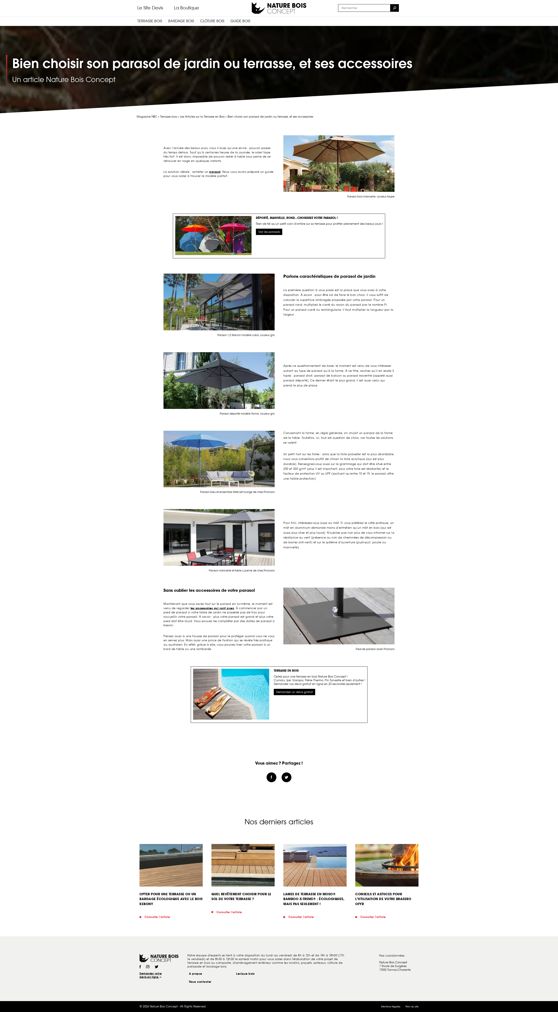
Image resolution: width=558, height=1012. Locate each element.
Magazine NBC (147, 116)
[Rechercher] (394, 8)
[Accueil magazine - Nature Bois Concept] (279, 8)
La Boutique (186, 8)
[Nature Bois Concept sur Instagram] (148, 967)
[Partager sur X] (286, 777)
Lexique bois (245, 974)
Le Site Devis (150, 8)
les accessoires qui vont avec (212, 608)
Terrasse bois (168, 116)
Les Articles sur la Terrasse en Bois (202, 116)
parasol (215, 172)
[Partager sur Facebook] (271, 777)
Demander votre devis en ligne (151, 975)
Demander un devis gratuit (294, 692)
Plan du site (411, 1006)
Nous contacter (200, 982)
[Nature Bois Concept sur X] (156, 967)
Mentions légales (390, 1006)
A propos (195, 974)
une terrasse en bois (303, 676)
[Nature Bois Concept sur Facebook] (140, 967)
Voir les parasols (269, 232)
